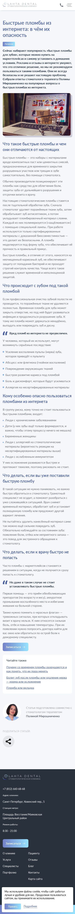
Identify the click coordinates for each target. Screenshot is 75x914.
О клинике (9, 853)
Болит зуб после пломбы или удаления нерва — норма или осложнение (36, 679)
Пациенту (34, 853)
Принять (12, 906)
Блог (31, 866)
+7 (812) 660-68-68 (14, 788)
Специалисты (11, 866)
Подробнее (30, 906)
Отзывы (33, 859)
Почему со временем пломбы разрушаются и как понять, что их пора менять (36, 669)
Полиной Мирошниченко (43, 716)
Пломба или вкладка (20, 687)
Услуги (7, 859)
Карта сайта (35, 878)
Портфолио (9, 872)
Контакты (34, 872)
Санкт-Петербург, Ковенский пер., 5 (24, 801)
